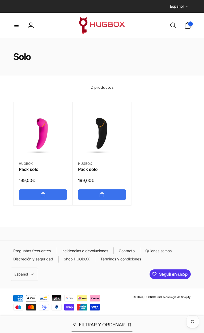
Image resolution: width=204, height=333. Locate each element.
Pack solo (29, 169)
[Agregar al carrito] (43, 194)
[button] (16, 25)
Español (177, 6)
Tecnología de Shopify (177, 297)
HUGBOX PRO (153, 297)
